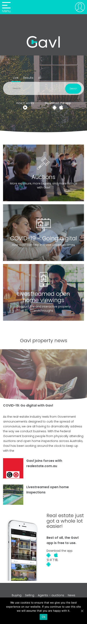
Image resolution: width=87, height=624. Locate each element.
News (71, 595)
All (39, 78)
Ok (43, 616)
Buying (16, 595)
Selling (29, 595)
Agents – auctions (51, 595)
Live (15, 78)
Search (73, 88)
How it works (25, 103)
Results (28, 78)
